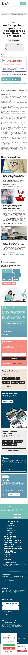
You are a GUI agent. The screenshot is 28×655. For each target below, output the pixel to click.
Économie (10, 525)
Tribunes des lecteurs (10, 537)
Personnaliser (8, 651)
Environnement (12, 530)
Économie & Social (7, 171)
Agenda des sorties (13, 549)
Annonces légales (12, 546)
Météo (7, 557)
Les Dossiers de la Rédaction (12, 543)
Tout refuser (9, 648)
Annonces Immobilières (10, 551)
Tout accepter (8, 645)
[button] (3, 79)
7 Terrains (14, 444)
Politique (10, 523)
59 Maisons (6, 444)
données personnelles (17, 363)
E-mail (3, 352)
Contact (8, 559)
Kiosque (7, 555)
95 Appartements (8, 441)
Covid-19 (14, 22)
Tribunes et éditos (12, 540)
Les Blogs (8, 535)
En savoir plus (5, 334)
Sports (9, 527)
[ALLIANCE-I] (14, 17)
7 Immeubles (18, 441)
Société (9, 529)
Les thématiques (11, 521)
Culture (4, 201)
